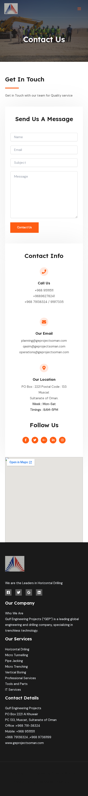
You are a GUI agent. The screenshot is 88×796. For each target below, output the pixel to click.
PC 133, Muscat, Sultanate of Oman (31, 720)
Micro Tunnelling (16, 655)
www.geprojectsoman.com (24, 743)
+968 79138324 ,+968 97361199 (28, 737)
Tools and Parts (16, 684)
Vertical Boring (15, 672)
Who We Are (14, 613)
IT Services (13, 690)
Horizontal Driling (17, 649)
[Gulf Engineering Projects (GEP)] (11, 8)
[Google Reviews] (29, 592)
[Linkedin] (39, 592)
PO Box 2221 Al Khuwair (21, 714)
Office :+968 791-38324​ (22, 726)
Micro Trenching (16, 667)
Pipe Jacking (14, 661)
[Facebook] (8, 592)
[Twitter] (18, 592)
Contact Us (24, 227)
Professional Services (20, 678)
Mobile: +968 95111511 (20, 731)
